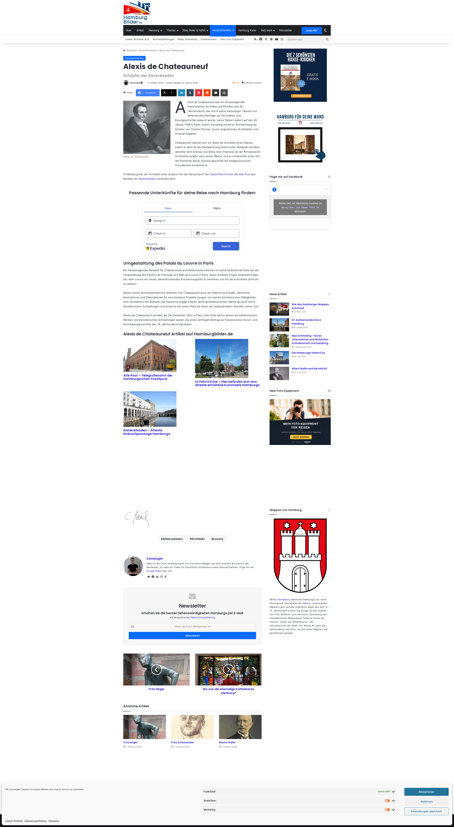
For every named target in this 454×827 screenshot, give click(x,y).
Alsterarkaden (147, 178)
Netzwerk (266, 30)
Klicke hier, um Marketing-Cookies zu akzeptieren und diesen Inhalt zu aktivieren (300, 207)
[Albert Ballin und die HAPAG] (279, 373)
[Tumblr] (190, 92)
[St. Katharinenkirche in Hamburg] (279, 324)
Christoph (135, 82)
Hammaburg (283, 599)
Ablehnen (426, 801)
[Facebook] (153, 577)
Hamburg (154, 30)
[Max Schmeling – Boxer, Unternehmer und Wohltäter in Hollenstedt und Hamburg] (279, 340)
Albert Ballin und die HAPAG (309, 368)
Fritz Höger (130, 742)
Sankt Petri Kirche (221, 174)
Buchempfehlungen (164, 39)
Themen (171, 30)
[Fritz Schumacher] (192, 727)
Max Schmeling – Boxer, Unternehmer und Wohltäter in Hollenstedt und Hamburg (310, 339)
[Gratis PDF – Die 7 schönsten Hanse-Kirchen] (300, 75)
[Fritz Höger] (144, 727)
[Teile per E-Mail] (215, 92)
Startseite (131, 50)
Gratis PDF (311, 30)
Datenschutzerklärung (35, 820)
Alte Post (244, 174)
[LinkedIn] (181, 92)
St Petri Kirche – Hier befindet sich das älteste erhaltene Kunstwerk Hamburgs (227, 383)
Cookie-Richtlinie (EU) (137, 39)
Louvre (218, 539)
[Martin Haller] (240, 727)
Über (128, 30)
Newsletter (285, 30)
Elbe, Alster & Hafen (194, 30)
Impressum (53, 820)
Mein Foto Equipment (232, 39)
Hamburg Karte (247, 30)
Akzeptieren (426, 791)
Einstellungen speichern (426, 811)
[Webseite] (148, 577)
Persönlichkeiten (221, 30)
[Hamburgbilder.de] (136, 12)
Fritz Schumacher (182, 742)
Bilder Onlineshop (188, 39)
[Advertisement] (262, 12)
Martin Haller (227, 742)
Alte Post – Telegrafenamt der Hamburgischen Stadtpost (148, 377)
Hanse (306, 603)
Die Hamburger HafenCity (308, 353)
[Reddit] (207, 92)
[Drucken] (224, 92)
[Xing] (166, 577)
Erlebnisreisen (209, 39)
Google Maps (153, 570)
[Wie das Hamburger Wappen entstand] (279, 309)
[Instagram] (161, 577)
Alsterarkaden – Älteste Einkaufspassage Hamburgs (146, 432)
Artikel (140, 30)
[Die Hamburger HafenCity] (279, 357)
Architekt (198, 539)
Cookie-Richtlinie (14, 820)
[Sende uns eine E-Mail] (141, 82)
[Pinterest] (198, 92)
